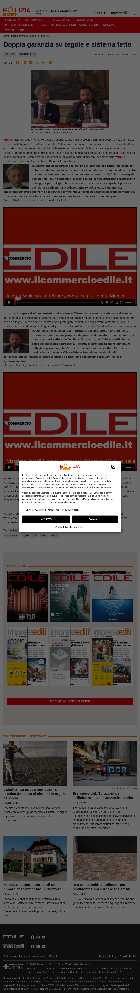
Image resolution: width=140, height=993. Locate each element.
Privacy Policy (76, 527)
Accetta (46, 519)
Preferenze (95, 519)
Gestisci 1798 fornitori (36, 510)
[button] (113, 467)
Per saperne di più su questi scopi (63, 510)
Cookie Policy (61, 527)
